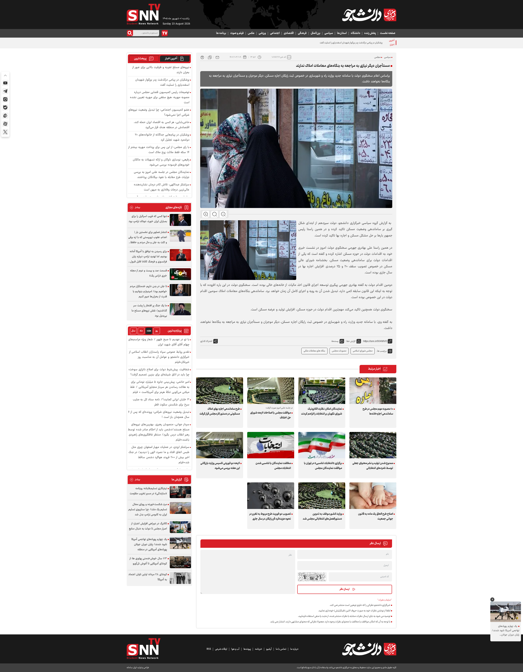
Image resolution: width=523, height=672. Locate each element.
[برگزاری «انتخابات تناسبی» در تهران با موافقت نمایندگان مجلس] (321, 445)
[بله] (5, 107)
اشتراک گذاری (206, 341)
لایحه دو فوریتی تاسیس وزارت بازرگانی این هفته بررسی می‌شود (220, 466)
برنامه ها (221, 33)
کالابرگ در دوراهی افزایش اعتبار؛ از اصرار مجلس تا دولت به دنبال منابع (148, 526)
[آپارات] (5, 123)
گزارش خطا (350, 341)
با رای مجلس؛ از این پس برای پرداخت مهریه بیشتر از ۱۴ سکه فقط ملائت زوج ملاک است (158, 150)
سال (133, 331)
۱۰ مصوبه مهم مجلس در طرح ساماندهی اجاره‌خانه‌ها (378, 411)
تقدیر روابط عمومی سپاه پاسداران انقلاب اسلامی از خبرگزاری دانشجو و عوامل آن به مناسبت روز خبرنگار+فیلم (159, 357)
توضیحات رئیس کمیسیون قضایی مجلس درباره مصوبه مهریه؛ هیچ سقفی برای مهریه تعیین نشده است (159, 97)
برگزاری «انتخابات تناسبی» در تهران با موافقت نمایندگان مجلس (323, 466)
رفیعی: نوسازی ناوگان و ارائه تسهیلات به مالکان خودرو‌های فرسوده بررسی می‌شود (161, 162)
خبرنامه (258, 649)
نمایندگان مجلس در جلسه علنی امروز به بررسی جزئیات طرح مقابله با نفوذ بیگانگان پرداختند (161, 175)
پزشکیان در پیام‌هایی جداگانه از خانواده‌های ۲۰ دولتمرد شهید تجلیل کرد (162, 137)
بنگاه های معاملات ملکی (314, 351)
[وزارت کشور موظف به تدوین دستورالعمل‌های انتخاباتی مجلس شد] (321, 495)
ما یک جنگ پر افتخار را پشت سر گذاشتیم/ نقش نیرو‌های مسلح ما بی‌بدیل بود (149, 310)
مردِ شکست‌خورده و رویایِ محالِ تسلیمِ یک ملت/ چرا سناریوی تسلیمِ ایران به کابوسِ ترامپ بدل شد (148, 509)
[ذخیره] (210, 57)
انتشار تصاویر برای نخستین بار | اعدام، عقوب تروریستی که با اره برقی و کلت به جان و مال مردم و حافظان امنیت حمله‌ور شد (147, 237)
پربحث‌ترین (140, 58)
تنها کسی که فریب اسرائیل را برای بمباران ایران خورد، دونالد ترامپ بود (148, 219)
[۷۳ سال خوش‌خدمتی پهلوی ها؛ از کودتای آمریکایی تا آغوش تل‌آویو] (180, 562)
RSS (209, 649)
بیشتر (135, 207)
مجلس (377, 57)
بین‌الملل (315, 33)
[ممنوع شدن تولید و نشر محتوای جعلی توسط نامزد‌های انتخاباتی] (372, 445)
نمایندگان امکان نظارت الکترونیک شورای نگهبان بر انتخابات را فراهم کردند (321, 411)
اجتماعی (275, 33)
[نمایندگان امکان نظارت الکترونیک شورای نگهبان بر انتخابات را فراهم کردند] (321, 390)
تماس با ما (281, 649)
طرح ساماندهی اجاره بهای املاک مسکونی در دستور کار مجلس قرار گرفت (220, 411)
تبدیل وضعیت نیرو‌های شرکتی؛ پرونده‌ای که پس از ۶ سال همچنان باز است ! (158, 415)
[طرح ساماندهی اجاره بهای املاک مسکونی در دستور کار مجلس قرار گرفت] (219, 390)
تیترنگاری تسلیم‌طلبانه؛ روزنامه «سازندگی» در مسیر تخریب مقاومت (148, 491)
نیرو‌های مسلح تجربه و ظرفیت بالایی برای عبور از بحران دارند (160, 70)
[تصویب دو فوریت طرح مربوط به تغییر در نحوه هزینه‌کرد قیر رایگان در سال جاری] (270, 495)
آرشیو (269, 649)
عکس (251, 33)
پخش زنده (370, 33)
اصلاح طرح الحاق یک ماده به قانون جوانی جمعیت (375, 516)
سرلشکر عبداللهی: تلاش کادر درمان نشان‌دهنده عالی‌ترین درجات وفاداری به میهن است (161, 187)
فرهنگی (302, 33)
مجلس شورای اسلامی (362, 351)
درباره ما (294, 649)
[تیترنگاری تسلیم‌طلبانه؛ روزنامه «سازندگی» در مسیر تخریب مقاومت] (180, 492)
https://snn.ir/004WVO (375, 341)
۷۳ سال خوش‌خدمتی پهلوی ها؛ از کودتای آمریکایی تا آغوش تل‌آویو (148, 561)
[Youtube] (5, 83)
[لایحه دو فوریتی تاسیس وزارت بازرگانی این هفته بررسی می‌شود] (219, 445)
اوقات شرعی (221, 649)
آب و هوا (235, 649)
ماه (141, 331)
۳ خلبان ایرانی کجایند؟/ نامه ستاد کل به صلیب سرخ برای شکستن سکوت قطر (161, 402)
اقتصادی (289, 33)
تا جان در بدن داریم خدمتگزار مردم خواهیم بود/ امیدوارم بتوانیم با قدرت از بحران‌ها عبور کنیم (148, 291)
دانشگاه (355, 33)
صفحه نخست (387, 33)
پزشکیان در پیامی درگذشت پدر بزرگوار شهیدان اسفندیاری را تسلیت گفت (351, 43)
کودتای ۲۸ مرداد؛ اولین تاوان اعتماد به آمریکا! (148, 577)
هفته (149, 331)
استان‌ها (342, 33)
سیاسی (328, 33)
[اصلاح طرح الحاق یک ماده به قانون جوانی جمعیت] (372, 495)
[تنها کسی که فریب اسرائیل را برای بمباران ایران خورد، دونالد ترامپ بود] (180, 220)
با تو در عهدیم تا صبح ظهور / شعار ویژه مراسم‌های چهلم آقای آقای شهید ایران (158, 342)
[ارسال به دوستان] (217, 57)
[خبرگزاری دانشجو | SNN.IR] (369, 14)
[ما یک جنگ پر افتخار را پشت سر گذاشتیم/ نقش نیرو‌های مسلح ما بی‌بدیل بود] (180, 309)
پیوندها (247, 649)
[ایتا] (5, 115)
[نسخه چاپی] (202, 57)
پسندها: (335, 341)
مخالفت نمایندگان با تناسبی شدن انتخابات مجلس (273, 466)
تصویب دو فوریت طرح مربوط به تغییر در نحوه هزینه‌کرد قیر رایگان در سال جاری (270, 516)
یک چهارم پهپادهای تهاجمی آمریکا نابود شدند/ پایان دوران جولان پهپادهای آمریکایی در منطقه (149, 544)
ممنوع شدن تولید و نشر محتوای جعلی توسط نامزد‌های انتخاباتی (372, 466)
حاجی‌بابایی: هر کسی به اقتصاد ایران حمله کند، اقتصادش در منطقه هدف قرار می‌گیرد (161, 125)
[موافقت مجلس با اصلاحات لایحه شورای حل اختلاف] (270, 390)
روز (156, 331)
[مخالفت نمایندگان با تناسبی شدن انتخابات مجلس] (270, 445)
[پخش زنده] (165, 33)
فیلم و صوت (237, 33)
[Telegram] (5, 91)
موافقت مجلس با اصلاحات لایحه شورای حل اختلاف (270, 415)
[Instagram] (5, 99)
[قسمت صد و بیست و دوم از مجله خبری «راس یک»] (180, 274)
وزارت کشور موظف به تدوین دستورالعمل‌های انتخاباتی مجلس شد (322, 516)
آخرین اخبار (171, 58)
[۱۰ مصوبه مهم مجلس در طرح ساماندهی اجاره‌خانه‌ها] (372, 390)
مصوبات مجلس (339, 351)
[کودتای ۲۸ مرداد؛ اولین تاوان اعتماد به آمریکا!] (180, 578)
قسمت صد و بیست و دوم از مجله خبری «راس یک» (148, 273)
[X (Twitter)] (5, 132)
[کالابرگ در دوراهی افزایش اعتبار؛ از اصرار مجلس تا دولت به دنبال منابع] (180, 527)
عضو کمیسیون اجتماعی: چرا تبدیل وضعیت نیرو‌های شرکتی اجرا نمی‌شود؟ (158, 112)
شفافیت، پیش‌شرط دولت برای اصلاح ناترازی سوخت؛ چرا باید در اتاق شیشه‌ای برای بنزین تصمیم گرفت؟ (159, 372)
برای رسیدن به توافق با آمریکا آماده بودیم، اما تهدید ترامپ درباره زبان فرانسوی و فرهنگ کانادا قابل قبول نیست (148, 256)
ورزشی (262, 33)
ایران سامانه (131, 668)
